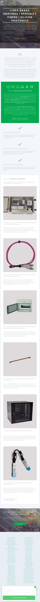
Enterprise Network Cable (28, 577)
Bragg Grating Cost (29, 541)
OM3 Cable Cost (28, 560)
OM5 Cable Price (28, 566)
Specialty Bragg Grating (28, 543)
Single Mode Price (11, 573)
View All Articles (9, 499)
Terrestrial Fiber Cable (11, 582)
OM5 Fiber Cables (28, 564)
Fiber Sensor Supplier (11, 541)
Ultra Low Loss (29, 551)
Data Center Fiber (28, 562)
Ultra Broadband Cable (11, 584)
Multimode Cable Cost (28, 574)
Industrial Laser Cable (28, 548)
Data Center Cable (11, 570)
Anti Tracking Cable (11, 559)
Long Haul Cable (28, 556)
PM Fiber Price (11, 545)
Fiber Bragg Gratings (28, 537)
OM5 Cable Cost (28, 567)
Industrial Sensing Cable (11, 543)
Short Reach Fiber (28, 575)
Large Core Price (28, 545)
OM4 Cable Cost (11, 567)
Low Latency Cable (11, 556)
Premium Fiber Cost (29, 570)
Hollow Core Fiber (11, 551)
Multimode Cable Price (28, 573)
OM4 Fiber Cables (11, 564)
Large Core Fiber (28, 544)
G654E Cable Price (11, 580)
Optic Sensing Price (11, 538)
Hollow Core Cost (11, 554)
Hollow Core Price (11, 552)
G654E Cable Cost (11, 581)
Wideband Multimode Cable (28, 569)
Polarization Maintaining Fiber (11, 544)
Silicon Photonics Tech (28, 578)
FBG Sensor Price (28, 538)
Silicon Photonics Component (29, 581)
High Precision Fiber (11, 549)
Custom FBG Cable (29, 540)
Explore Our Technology (20, 38)
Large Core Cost (28, 547)
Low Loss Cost (29, 555)
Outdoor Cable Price (11, 560)
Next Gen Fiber (11, 555)
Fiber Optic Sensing (11, 537)
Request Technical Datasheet (20, 118)
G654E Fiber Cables (11, 578)
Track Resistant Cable (11, 558)
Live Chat (20, 527)
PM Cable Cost (11, 547)
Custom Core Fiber (29, 549)
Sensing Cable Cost (11, 540)
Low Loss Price (29, 554)
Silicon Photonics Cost (28, 580)
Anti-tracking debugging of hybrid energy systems (17, 430)
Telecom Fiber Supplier (11, 577)
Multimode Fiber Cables (29, 571)
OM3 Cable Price (28, 559)
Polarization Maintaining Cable (11, 548)
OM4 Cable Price (11, 566)
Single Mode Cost (11, 574)
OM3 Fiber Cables (28, 558)
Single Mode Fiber (11, 571)
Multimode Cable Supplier (28, 563)
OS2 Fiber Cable (11, 575)
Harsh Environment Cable (11, 562)
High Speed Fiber (11, 569)
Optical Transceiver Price (28, 582)
